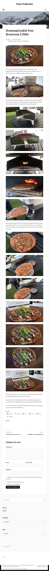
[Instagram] (3, 511)
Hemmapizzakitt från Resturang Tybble (19, 32)
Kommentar (9, 447)
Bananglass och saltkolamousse (35, 434)
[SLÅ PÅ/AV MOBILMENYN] (3, 9)
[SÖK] (45, 500)
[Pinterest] (6, 511)
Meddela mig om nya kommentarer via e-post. (16, 482)
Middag (15, 41)
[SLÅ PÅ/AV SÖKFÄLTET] (46, 9)
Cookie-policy (24, 568)
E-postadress (29, 462)
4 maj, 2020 (17, 39)
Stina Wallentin (24, 4)
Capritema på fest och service (13, 434)
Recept (19, 41)
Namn (8, 462)
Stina (8, 39)
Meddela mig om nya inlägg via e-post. (15, 484)
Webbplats (8, 469)
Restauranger (25, 41)
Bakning (10, 41)
